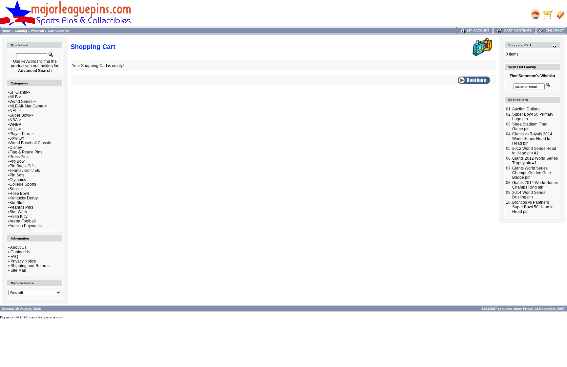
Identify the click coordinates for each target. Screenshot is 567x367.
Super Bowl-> (22, 115)
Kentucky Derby (24, 198)
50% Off (17, 138)
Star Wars (18, 212)
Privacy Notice (23, 261)
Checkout (554, 30)
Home (6, 31)
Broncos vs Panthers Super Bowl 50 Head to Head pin (533, 207)
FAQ (14, 256)
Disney (16, 147)
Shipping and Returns (30, 266)
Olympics (18, 179)
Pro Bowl (18, 161)
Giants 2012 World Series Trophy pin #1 (535, 160)
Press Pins (19, 156)
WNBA (15, 124)
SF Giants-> (20, 92)
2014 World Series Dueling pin (528, 194)
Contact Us (20, 252)
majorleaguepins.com (46, 317)
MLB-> (15, 97)
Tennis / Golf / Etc (25, 170)
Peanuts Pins (21, 207)
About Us (18, 247)
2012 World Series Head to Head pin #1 (534, 150)
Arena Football (23, 221)
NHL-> (15, 129)
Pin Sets (17, 175)
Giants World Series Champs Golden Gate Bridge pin (531, 173)
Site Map (18, 270)
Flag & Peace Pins (26, 152)
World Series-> (23, 101)
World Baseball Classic (30, 143)
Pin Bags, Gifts (22, 166)
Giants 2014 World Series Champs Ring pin (535, 185)
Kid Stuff (17, 202)
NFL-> (15, 110)
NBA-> (15, 120)
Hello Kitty (19, 216)
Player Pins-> (21, 133)
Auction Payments (26, 225)
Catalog (21, 31)
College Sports (23, 184)
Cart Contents (59, 31)
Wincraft (37, 31)
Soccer (16, 189)
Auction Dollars (525, 109)
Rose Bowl (19, 193)
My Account (477, 30)
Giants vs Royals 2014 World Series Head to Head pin (532, 139)
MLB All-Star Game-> (28, 106)
